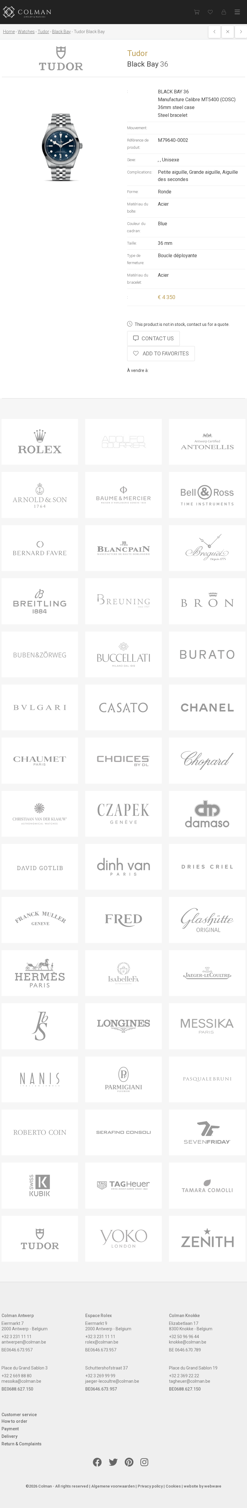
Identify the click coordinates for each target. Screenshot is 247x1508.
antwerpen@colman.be (24, 1342)
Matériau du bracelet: (137, 279)
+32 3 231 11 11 (17, 1336)
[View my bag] (196, 12)
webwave (212, 1486)
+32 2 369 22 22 (184, 1375)
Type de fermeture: (135, 259)
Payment (10, 1428)
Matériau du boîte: (137, 208)
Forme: (133, 191)
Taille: (132, 243)
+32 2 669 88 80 (17, 1375)
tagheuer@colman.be (189, 1381)
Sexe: (131, 160)
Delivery (9, 1436)
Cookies (173, 1486)
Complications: (139, 172)
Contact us (158, 338)
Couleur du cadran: (136, 227)
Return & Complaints (22, 1443)
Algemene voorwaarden (113, 1486)
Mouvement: (137, 128)
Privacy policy (150, 1486)
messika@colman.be (21, 1381)
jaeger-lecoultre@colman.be (112, 1381)
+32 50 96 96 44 (184, 1336)
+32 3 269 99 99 (100, 1375)
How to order (14, 1421)
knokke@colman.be (187, 1342)
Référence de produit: (138, 144)
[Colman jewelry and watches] (27, 12)
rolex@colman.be (101, 1342)
